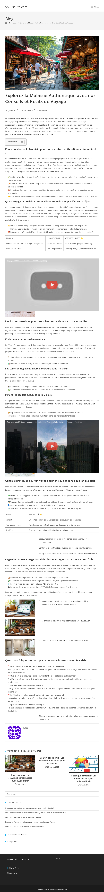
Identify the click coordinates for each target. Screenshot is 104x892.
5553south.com (16, 7)
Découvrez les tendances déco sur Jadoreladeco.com (25, 826)
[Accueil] (6, 23)
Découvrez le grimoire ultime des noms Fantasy (23, 817)
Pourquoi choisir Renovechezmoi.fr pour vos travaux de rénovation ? (68, 553)
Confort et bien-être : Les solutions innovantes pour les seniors (65, 548)
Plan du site (12, 873)
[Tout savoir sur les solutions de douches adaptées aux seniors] (20, 647)
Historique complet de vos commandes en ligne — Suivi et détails (83, 778)
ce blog (79, 592)
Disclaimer (25, 859)
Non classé (42, 110)
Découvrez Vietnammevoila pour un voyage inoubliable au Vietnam (30, 822)
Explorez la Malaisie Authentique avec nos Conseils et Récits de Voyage (46, 23)
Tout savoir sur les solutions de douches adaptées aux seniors (65, 640)
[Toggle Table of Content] (21, 142)
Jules (11, 110)
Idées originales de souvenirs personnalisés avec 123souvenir (65, 621)
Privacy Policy (12, 859)
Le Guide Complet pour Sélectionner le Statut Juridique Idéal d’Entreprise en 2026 (35, 813)
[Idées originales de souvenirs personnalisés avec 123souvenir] (20, 627)
